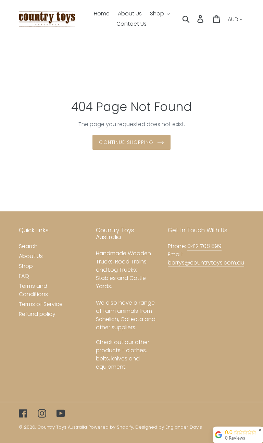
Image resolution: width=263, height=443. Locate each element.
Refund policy (37, 314)
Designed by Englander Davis (168, 427)
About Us (31, 256)
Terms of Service (41, 304)
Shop (26, 266)
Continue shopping (126, 142)
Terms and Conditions (33, 290)
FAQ (24, 276)
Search (28, 246)
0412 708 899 (204, 246)
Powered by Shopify (110, 427)
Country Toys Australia (62, 427)
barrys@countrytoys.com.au (206, 263)
